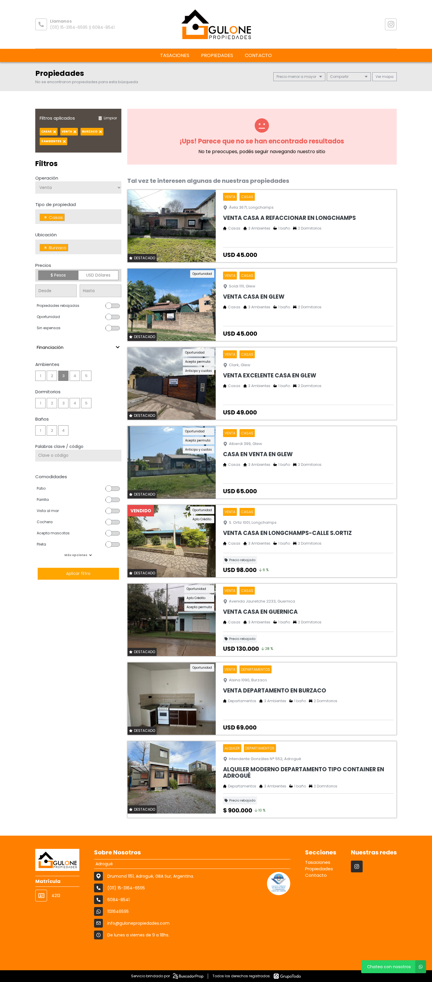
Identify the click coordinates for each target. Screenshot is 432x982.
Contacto (258, 55)
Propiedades (217, 55)
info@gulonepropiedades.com (138, 923)
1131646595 (118, 911)
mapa (387, 76)
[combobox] (78, 216)
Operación (46, 178)
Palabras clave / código (59, 446)
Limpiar (110, 118)
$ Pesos (58, 275)
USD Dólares (98, 275)
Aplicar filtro (78, 573)
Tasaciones (174, 55)
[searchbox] (67, 218)
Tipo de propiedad (55, 204)
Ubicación (46, 235)
